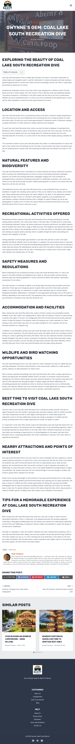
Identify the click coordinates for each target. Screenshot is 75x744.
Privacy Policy (37, 716)
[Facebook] (33, 740)
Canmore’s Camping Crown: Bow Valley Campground (15, 589)
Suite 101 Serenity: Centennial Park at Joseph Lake (58, 589)
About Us (37, 694)
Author (5, 549)
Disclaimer (37, 719)
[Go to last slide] (5, 630)
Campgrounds (37, 22)
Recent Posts (12, 549)
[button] (21, 72)
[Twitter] (37, 740)
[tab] (33, 652)
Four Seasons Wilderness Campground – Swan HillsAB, (18, 639)
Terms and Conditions (37, 722)
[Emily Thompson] (7, 557)
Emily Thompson (38, 39)
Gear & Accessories (37, 700)
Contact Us (37, 726)
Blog (37, 703)
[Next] (69, 630)
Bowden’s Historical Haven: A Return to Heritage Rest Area (52, 639)
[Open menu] (71, 5)
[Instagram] (41, 740)
